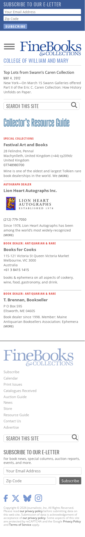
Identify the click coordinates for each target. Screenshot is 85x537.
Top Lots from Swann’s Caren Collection (39, 72)
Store (8, 408)
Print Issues (13, 384)
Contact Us (12, 421)
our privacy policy (31, 511)
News (8, 402)
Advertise (11, 427)
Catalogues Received (20, 390)
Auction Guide (15, 396)
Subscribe (11, 371)
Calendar (11, 378)
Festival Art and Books (26, 144)
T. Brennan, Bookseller (26, 299)
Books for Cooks (20, 249)
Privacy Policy (72, 521)
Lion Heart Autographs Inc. (30, 190)
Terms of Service (20, 525)
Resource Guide (16, 414)
